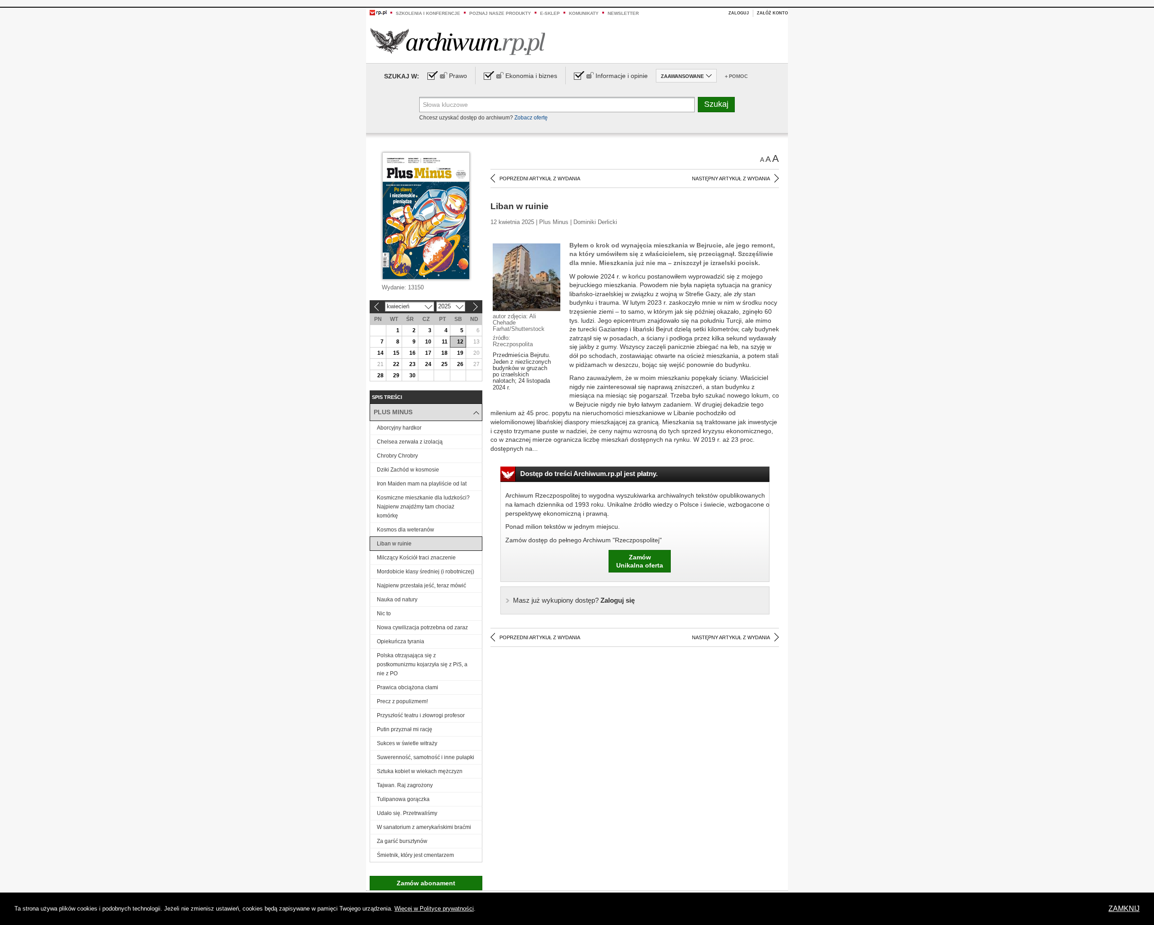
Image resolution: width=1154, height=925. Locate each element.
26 (460, 364)
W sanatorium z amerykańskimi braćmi (424, 827)
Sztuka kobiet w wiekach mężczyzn (420, 771)
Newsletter (623, 13)
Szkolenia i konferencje (428, 13)
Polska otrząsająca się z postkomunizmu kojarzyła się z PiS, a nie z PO (422, 664)
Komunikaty (584, 13)
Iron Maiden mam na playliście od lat (422, 484)
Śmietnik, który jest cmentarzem (415, 855)
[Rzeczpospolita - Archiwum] (458, 41)
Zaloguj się (574, 600)
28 (380, 375)
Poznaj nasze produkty (500, 13)
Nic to (384, 613)
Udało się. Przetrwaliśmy (407, 813)
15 (396, 353)
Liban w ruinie (394, 543)
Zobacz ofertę (531, 117)
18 (444, 353)
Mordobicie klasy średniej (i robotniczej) (425, 571)
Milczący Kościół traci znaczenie (416, 557)
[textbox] (557, 104)
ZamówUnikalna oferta (639, 561)
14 (380, 353)
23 (412, 364)
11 (445, 342)
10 (428, 342)
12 (460, 342)
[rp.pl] (378, 12)
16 (412, 353)
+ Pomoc (736, 76)
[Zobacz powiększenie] (526, 276)
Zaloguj (738, 13)
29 (396, 375)
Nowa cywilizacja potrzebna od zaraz (422, 627)
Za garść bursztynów (402, 841)
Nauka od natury (397, 599)
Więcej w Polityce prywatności (434, 908)
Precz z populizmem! (402, 701)
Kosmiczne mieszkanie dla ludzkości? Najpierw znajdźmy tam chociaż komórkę (423, 507)
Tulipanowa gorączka (403, 799)
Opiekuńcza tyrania (400, 641)
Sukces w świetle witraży (407, 743)
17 (428, 353)
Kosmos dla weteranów (405, 530)
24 (428, 364)
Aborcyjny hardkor (399, 428)
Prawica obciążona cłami (407, 687)
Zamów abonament (426, 883)
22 (396, 364)
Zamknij (1124, 908)
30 (412, 375)
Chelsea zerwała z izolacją (410, 442)
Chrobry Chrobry (397, 456)
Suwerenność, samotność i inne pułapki (425, 757)
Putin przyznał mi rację (404, 729)
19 (460, 353)
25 (444, 364)
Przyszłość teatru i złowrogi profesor (421, 715)
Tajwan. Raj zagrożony (405, 785)
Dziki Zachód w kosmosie (408, 470)
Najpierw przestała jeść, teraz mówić (421, 585)
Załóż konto (772, 13)
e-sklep (550, 13)
